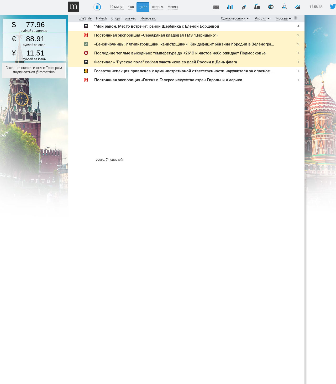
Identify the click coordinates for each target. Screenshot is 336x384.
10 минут (117, 7)
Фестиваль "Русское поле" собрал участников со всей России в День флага (165, 62)
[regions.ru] (86, 54)
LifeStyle (85, 18)
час (131, 7)
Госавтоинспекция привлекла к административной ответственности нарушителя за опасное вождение (192, 71)
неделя (157, 7)
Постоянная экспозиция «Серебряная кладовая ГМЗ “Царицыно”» (156, 35)
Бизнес (130, 18)
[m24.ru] (86, 27)
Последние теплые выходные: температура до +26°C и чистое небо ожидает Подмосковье (180, 53)
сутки (143, 7)
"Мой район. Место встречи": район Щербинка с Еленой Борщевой (156, 26)
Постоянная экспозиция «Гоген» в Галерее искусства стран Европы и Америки (168, 80)
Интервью (148, 18)
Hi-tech (101, 18)
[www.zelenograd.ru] (86, 45)
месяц (173, 7)
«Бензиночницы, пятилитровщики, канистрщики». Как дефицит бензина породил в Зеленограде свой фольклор (200, 44)
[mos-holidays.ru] (86, 36)
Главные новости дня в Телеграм (34, 69)
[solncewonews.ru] (86, 72)
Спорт (115, 18)
